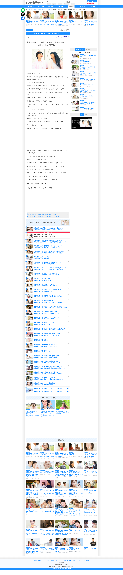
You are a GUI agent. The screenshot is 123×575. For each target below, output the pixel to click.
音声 (86, 114)
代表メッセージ (37, 560)
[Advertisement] (48, 140)
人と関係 (30, 9)
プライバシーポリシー (60, 560)
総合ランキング (89, 49)
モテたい (35, 9)
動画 (82, 114)
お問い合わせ (86, 560)
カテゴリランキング (80, 49)
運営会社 (79, 560)
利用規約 (52, 560)
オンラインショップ (71, 560)
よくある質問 (46, 560)
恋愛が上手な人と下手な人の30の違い (45, 9)
